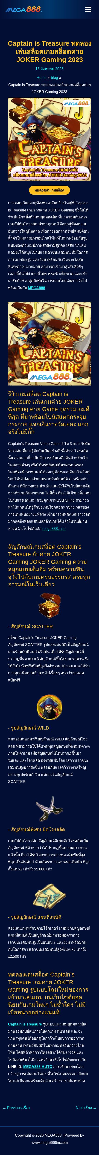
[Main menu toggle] (88, 9)
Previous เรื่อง (16, 1108)
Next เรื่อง (86, 1108)
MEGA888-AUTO (37, 1066)
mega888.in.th (54, 528)
